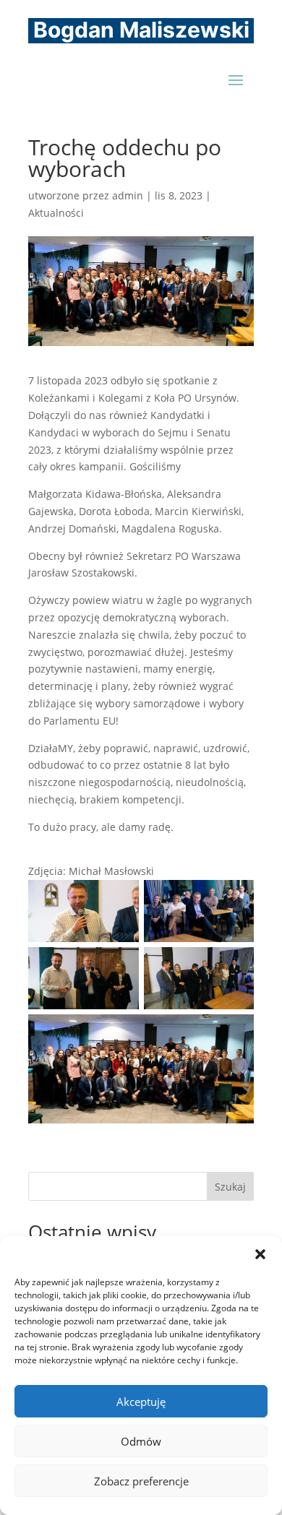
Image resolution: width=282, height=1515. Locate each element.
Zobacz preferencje (141, 1481)
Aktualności (56, 213)
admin (127, 195)
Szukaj (230, 1187)
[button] (260, 1254)
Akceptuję (141, 1401)
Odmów (141, 1441)
